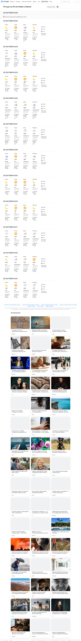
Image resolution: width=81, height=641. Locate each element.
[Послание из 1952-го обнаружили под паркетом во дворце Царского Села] (20, 325)
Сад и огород (40, 306)
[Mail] (2, 1)
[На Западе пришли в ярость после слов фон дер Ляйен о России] (20, 366)
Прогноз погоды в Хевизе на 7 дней (49, 304)
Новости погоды (31, 306)
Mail (2, 640)
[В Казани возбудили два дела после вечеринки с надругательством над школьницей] (40, 406)
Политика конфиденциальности (41, 640)
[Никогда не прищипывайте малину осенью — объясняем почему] (20, 527)
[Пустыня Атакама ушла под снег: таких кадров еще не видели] (20, 587)
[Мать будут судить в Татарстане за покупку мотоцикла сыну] (20, 487)
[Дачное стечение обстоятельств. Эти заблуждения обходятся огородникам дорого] (60, 547)
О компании (6, 640)
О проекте (33, 640)
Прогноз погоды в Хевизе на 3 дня (12, 304)
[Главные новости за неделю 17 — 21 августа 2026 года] (60, 487)
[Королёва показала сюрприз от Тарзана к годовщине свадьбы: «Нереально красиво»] (20, 386)
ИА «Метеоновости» (76, 640)
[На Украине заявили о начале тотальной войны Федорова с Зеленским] (60, 386)
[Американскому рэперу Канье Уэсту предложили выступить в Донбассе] (60, 507)
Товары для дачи (49, 306)
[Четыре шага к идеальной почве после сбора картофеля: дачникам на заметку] (60, 426)
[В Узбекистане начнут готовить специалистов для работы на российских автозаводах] (20, 608)
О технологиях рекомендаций (54, 640)
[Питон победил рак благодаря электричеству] (60, 466)
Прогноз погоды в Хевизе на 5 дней (30, 304)
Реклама (10, 640)
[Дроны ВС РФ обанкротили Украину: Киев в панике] (20, 628)
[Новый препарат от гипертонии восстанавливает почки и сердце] (40, 426)
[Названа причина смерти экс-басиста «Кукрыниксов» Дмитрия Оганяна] (60, 587)
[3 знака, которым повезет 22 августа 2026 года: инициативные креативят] (40, 608)
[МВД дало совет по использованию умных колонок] (40, 527)
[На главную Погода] (6, 1)
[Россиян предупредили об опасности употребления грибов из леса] (40, 628)
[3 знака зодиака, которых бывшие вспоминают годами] (60, 325)
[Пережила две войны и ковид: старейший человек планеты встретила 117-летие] (40, 466)
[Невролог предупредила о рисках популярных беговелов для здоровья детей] (60, 628)
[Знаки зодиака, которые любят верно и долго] (20, 466)
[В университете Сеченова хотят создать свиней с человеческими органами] (40, 386)
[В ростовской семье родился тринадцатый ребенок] (40, 487)
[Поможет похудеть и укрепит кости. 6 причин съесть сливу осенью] (40, 446)
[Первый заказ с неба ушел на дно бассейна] (60, 527)
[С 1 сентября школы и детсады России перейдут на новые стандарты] (40, 366)
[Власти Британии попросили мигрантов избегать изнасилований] (40, 345)
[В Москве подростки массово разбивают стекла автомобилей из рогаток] (40, 325)
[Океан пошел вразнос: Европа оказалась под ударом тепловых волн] (60, 406)
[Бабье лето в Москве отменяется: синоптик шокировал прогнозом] (20, 406)
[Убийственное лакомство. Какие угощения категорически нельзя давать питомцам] (40, 547)
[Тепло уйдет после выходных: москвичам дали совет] (20, 567)
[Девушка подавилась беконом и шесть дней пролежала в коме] (60, 567)
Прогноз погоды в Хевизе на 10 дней (68, 304)
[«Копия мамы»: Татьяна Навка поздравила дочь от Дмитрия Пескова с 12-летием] (60, 608)
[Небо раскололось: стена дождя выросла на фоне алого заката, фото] (20, 547)
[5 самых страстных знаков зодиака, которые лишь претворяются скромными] (40, 587)
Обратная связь (63, 640)
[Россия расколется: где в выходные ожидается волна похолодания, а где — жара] (60, 446)
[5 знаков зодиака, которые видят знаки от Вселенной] (20, 507)
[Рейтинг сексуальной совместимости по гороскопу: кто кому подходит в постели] (40, 567)
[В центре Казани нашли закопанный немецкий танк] (20, 345)
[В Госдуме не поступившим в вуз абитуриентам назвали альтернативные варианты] (20, 446)
